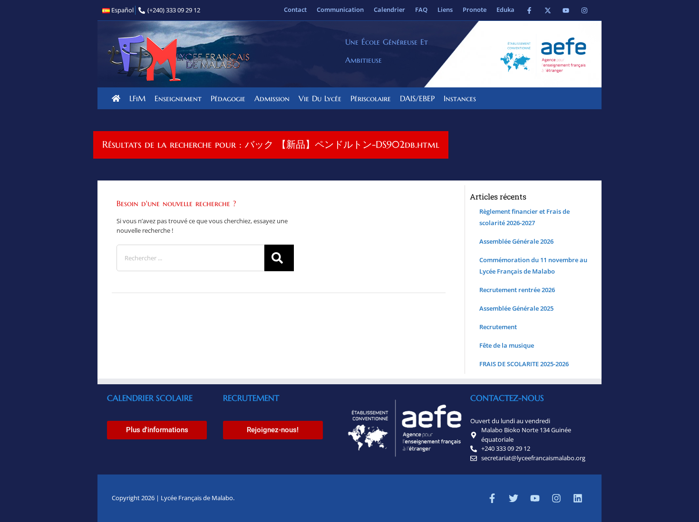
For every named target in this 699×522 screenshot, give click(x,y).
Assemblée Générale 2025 (516, 308)
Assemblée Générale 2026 (516, 241)
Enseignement (178, 98)
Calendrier (389, 9)
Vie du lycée (320, 98)
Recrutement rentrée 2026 (517, 289)
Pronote (474, 9)
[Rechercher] (279, 258)
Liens (445, 9)
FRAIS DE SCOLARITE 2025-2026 (524, 364)
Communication (340, 9)
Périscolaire (370, 98)
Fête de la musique (506, 345)
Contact (295, 9)
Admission (272, 98)
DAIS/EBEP (417, 98)
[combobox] (190, 258)
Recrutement (498, 327)
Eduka (505, 9)
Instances (460, 98)
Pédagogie (228, 98)
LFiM (137, 98)
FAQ (421, 9)
